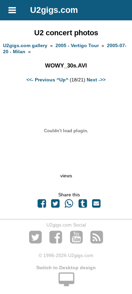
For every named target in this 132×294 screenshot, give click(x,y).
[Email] (96, 205)
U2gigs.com (54, 10)
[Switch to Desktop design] (66, 283)
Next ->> (96, 79)
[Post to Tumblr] (82, 205)
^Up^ (62, 79)
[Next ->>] (66, 169)
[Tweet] (55, 205)
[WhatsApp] (69, 205)
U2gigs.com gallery (25, 45)
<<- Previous (40, 79)
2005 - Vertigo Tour (77, 45)
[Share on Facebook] (41, 205)
